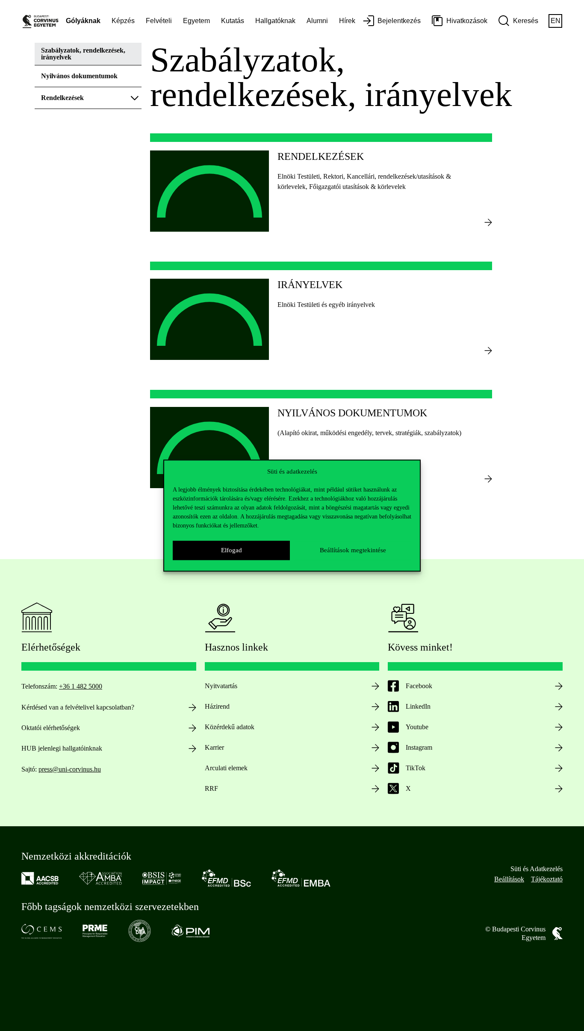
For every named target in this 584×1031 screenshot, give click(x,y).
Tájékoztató (547, 879)
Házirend (217, 706)
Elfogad (231, 550)
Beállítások (509, 879)
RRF (211, 788)
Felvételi (159, 20)
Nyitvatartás (221, 685)
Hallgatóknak (275, 20)
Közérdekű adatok (229, 727)
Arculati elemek (226, 768)
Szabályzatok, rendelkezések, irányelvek (83, 54)
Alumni (317, 20)
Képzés (123, 20)
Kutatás (232, 20)
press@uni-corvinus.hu (69, 769)
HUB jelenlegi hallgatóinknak (61, 748)
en (555, 20)
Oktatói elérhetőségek (50, 727)
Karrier (214, 747)
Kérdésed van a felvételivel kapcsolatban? (77, 707)
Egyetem (196, 20)
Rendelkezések (62, 97)
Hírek (347, 20)
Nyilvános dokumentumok (79, 76)
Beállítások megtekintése (353, 550)
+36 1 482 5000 (80, 686)
